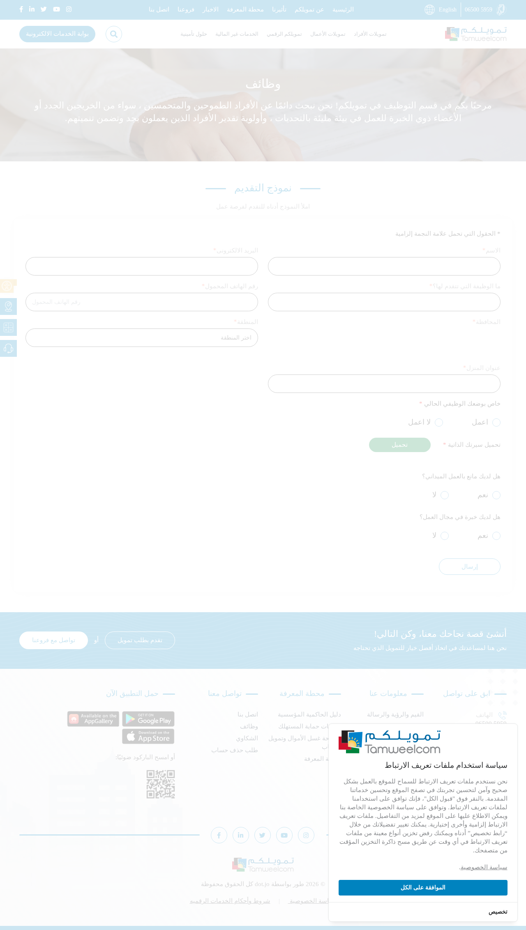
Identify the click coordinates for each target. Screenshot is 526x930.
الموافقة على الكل (423, 887)
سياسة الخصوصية (484, 867)
